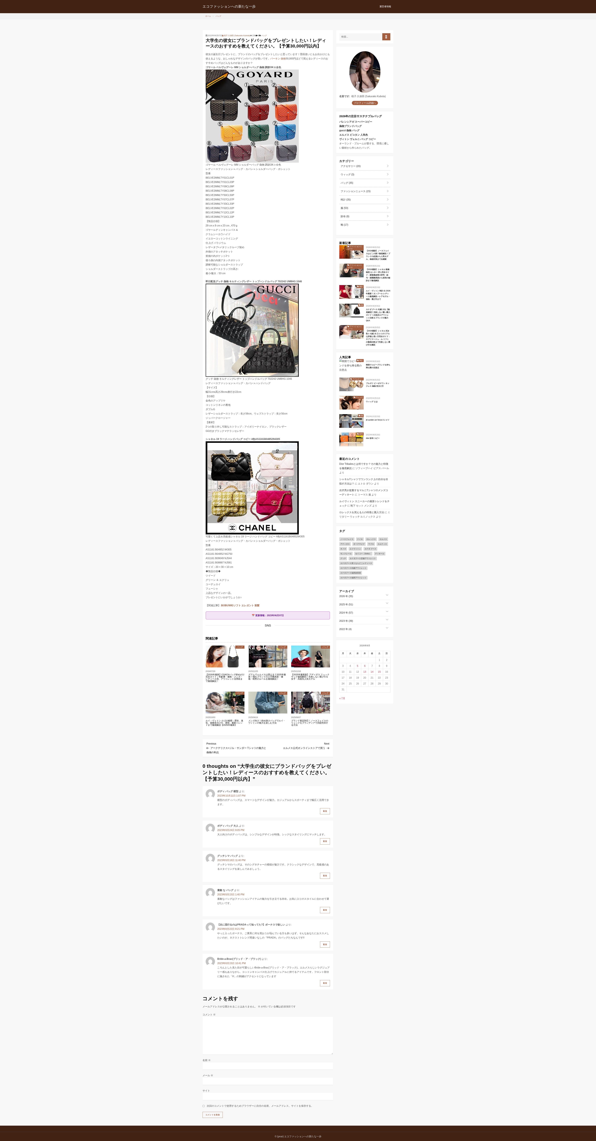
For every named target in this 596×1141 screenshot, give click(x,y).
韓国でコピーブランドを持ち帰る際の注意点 (378, 366)
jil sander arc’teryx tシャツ (377, 420)
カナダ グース (370, 549)
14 (372, 672)
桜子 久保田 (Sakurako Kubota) (237, 35)
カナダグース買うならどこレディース (356, 563)
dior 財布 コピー (373, 438)
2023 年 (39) (346, 621)
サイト (206, 1090)
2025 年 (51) (346, 604)
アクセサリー (350, 166)
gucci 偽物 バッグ (349, 130)
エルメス (383, 539)
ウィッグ (347, 174)
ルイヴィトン (355, 549)
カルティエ (382, 544)
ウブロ (371, 544)
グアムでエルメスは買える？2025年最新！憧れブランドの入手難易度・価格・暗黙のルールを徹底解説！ (267, 676)
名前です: (344, 96)
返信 (325, 811)
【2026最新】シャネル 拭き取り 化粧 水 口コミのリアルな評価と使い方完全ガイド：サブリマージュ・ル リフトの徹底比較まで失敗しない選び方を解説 (378, 338)
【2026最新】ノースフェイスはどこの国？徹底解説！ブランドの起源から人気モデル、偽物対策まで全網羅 (378, 255)
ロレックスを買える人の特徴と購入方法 (361, 512)
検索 (386, 37)
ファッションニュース (355, 191)
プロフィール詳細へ (365, 103)
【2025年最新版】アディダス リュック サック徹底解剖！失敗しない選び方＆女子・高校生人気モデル (310, 676)
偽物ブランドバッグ (350, 126)
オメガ (343, 549)
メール (208, 1075)
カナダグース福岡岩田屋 (350, 573)
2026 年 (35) (346, 596)
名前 (207, 1060)
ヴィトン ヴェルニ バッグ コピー (357, 139)
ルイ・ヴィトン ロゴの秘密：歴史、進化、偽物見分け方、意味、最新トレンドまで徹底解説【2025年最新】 (224, 723)
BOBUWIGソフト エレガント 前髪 (240, 605)
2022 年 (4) (345, 629)
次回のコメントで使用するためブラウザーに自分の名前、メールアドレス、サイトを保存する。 (260, 1106)
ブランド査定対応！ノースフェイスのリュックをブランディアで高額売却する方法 (309, 723)
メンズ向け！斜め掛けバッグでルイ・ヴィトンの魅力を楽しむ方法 (266, 722)
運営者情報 (385, 6)
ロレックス (371, 539)
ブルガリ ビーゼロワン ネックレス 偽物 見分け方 (377, 384)
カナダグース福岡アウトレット (353, 578)
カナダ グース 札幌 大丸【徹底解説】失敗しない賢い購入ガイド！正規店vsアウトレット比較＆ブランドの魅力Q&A (378, 315)
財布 (344, 216)
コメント (209, 1014)
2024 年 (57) (346, 612)
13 (364, 672)
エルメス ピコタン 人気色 (353, 134)
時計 (345, 199)
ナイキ (360, 539)
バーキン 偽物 (278, 58)
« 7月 (342, 698)
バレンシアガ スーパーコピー (355, 121)
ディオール (379, 554)
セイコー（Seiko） (363, 554)
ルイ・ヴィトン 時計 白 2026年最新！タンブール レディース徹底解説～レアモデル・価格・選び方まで (378, 295)
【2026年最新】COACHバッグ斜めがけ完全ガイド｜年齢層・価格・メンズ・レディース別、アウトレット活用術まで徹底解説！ (225, 677)
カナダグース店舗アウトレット (363, 558)
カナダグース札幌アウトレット (353, 568)
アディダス (345, 544)
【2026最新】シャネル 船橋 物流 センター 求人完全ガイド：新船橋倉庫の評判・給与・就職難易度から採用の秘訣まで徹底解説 (378, 275)
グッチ (343, 558)
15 (379, 672)
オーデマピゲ (359, 544)
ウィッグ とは (372, 402)
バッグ (264, 35)
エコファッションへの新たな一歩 (229, 6)
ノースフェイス (346, 539)
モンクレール (346, 554)
